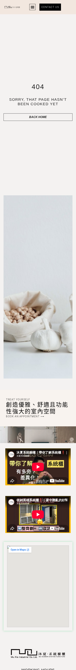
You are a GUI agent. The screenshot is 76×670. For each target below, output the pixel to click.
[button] (32, 7)
